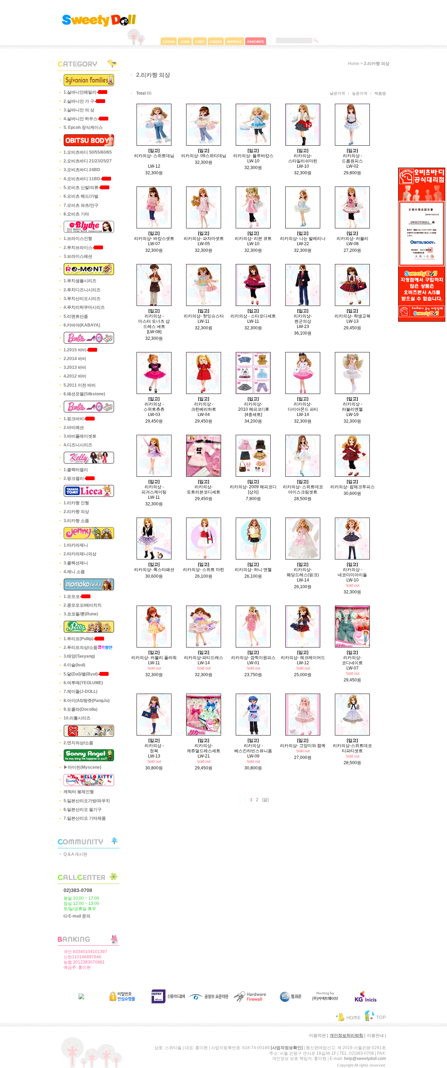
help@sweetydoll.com (365, 1058)
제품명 (380, 93)
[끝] (265, 799)
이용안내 (375, 1035)
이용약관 (317, 1035)
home (353, 63)
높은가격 (359, 93)
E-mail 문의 (78, 916)
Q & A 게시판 (75, 854)
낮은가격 (337, 93)
